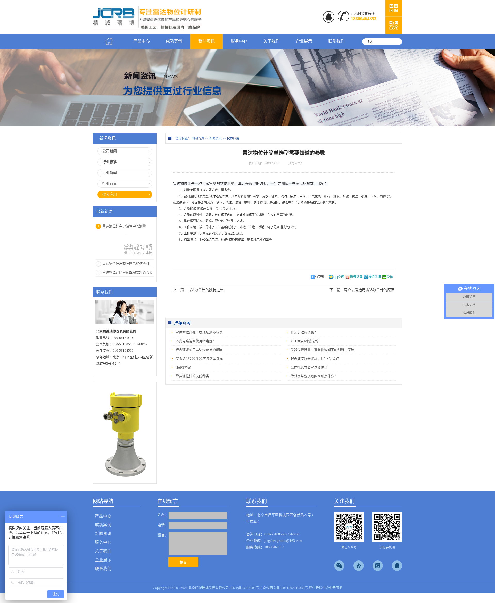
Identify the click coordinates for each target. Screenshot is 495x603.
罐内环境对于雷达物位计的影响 (199, 350)
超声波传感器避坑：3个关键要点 (315, 359)
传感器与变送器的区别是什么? (313, 376)
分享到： (321, 277)
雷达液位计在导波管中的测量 (124, 226)
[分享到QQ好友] (397, 565)
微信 (390, 277)
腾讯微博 (374, 277)
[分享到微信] (339, 565)
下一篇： (361, 290)
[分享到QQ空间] (358, 565)
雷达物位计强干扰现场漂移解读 (199, 332)
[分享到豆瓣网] (378, 565)
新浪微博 (356, 277)
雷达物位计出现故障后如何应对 (125, 264)
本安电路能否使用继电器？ (196, 341)
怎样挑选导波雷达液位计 (309, 367)
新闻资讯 (215, 138)
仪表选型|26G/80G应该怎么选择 (199, 359)
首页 (109, 41)
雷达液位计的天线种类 (192, 376)
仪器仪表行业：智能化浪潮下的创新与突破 (322, 350)
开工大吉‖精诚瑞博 (304, 341)
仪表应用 (233, 138)
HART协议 (183, 367)
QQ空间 (338, 277)
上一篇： (198, 290)
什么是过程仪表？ (304, 332)
